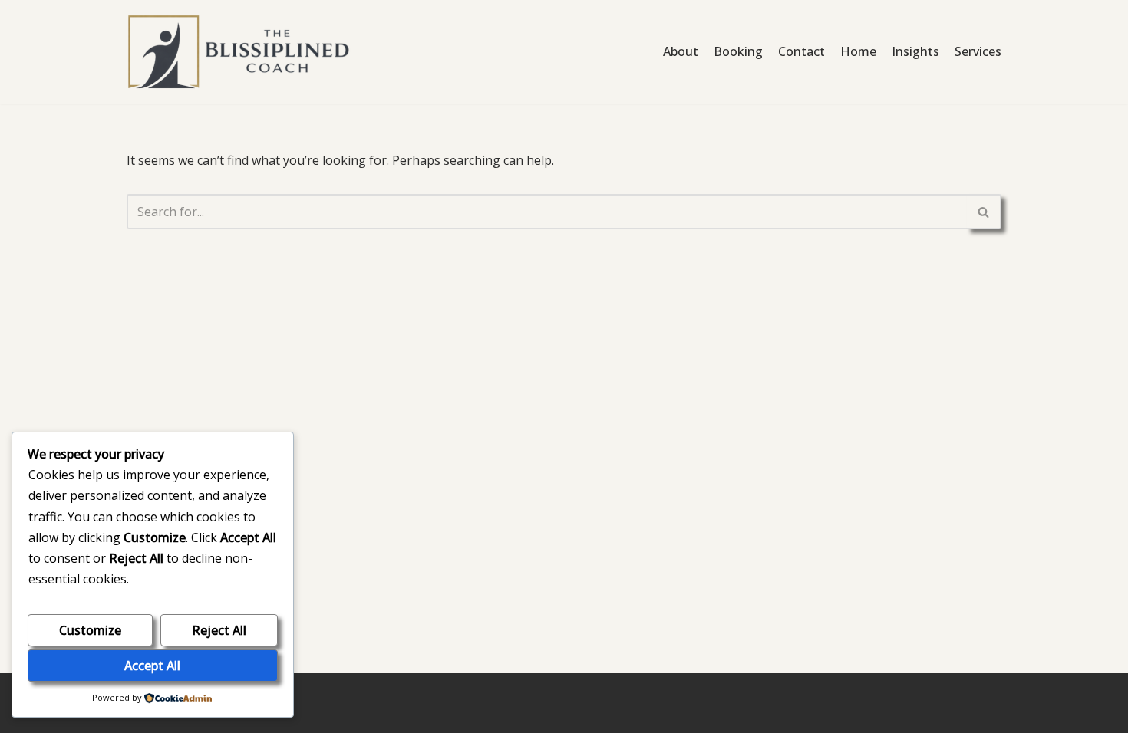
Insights (915, 51)
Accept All (152, 665)
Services (978, 51)
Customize (90, 630)
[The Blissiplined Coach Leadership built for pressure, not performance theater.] (242, 52)
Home (858, 51)
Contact (801, 51)
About (680, 51)
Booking (738, 51)
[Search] (984, 211)
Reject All (219, 630)
